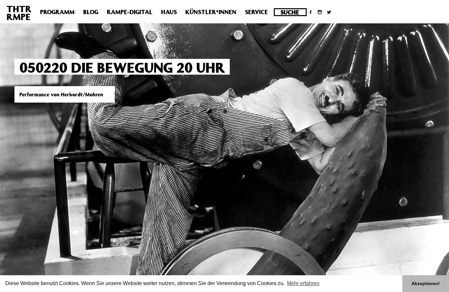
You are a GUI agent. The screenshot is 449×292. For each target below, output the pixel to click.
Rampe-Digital (130, 12)
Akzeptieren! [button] (426, 283)
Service (256, 12)
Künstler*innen (210, 12)
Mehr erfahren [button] (303, 283)
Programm (57, 12)
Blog (90, 12)
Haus (169, 12)
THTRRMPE (19, 12)
